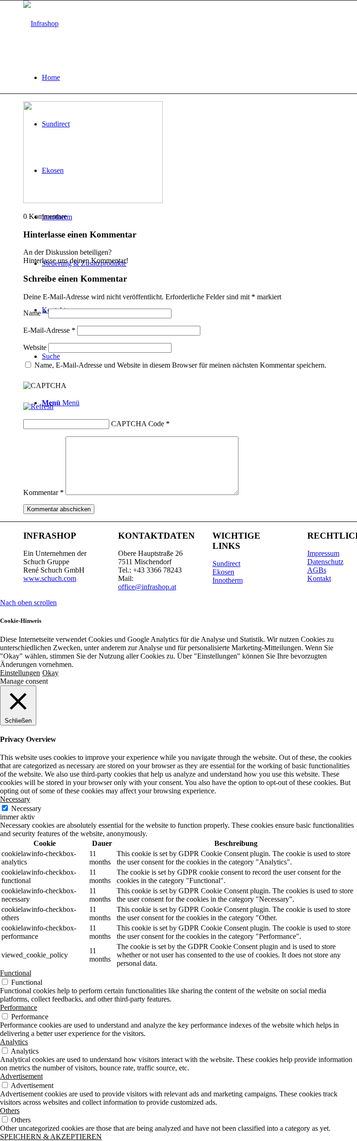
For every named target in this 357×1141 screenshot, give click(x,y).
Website (34, 347)
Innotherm (227, 580)
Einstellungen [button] (20, 673)
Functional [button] (15, 973)
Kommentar (43, 492)
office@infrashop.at (147, 587)
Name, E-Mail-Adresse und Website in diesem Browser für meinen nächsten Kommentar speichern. (180, 365)
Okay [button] (50, 673)
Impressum (323, 553)
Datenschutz (325, 562)
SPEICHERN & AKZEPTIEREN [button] (51, 1137)
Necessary (26, 808)
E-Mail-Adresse (49, 330)
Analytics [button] (14, 1042)
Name (34, 313)
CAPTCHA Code (137, 424)
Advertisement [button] (21, 1076)
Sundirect (226, 563)
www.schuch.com (49, 578)
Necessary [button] (15, 799)
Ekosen (223, 572)
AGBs (316, 570)
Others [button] (10, 1111)
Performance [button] (18, 1007)
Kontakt (319, 578)
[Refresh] (38, 406)
